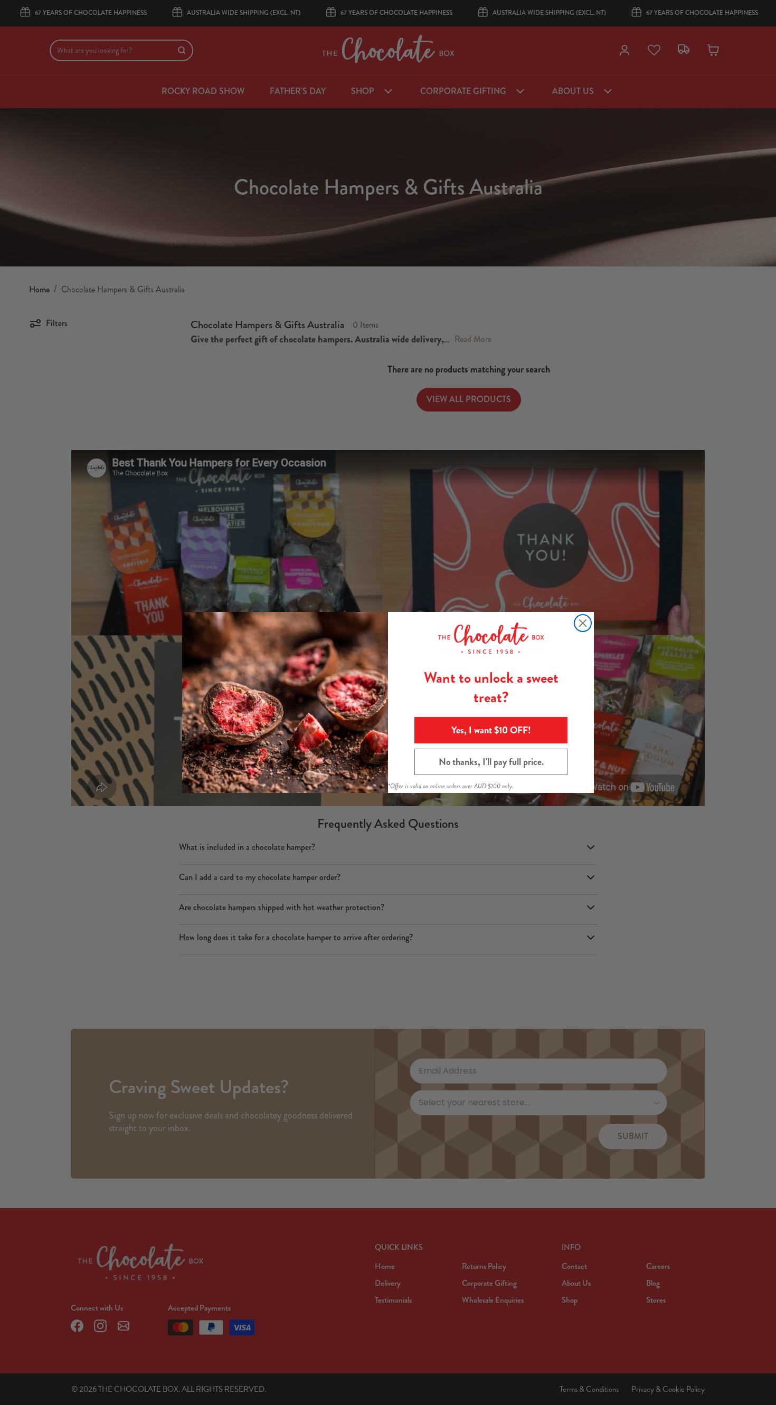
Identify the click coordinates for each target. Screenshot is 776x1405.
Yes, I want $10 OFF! (491, 730)
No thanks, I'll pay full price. (491, 762)
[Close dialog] (582, 623)
